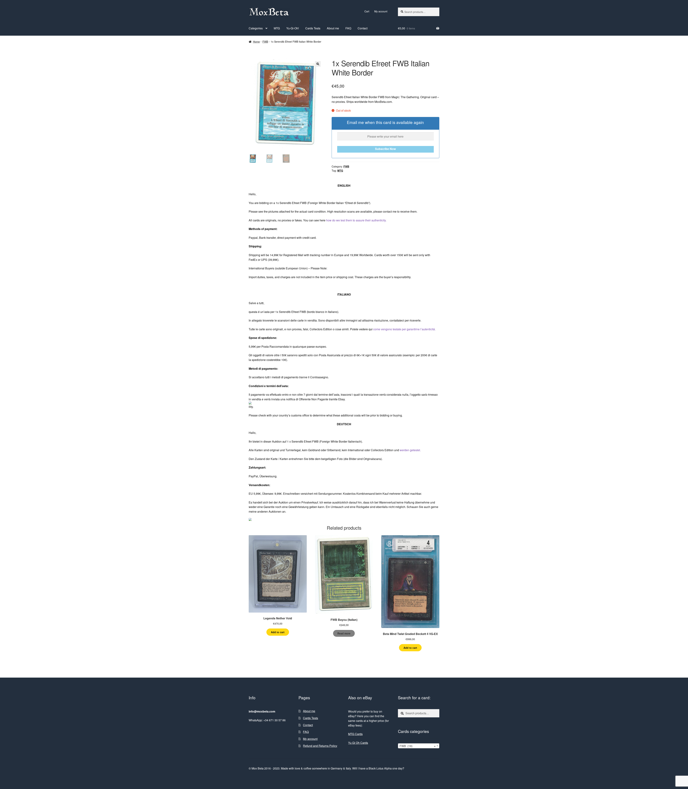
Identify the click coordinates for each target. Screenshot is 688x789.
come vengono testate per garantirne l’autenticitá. (404, 329)
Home (256, 41)
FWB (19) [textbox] (418, 746)
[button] (318, 64)
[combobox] (418, 745)
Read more (343, 633)
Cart (366, 11)
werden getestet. (410, 450)
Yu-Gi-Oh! (292, 28)
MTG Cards (355, 734)
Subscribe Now (385, 149)
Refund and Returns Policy (320, 746)
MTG (277, 28)
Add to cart (278, 632)
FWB (265, 41)
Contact (362, 28)
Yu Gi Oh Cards (358, 743)
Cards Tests (312, 28)
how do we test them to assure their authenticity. (356, 220)
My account (380, 11)
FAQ (348, 28)
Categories (256, 28)
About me (333, 28)
